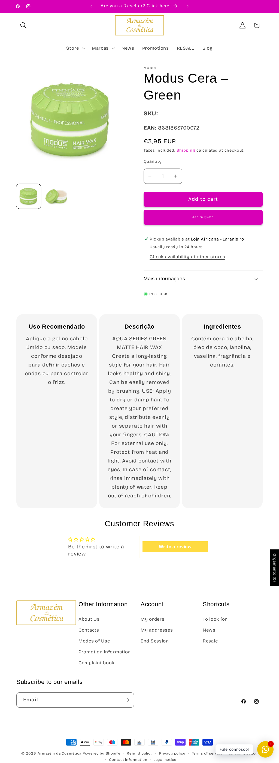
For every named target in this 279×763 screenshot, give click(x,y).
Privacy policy (172, 753)
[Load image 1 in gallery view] (28, 196)
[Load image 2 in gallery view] (56, 196)
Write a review (175, 546)
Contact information (128, 760)
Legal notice (164, 760)
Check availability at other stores (187, 257)
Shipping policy (243, 753)
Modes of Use (94, 641)
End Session (155, 641)
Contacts (88, 630)
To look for (215, 619)
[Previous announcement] (91, 6)
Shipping (186, 150)
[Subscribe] (126, 700)
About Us (89, 619)
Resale (210, 641)
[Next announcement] (188, 6)
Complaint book (96, 663)
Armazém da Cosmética (60, 753)
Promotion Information (104, 652)
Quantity (153, 161)
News (209, 630)
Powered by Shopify (101, 753)
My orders (152, 619)
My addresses (157, 630)
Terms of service (207, 753)
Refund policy (140, 753)
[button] (23, 25)
